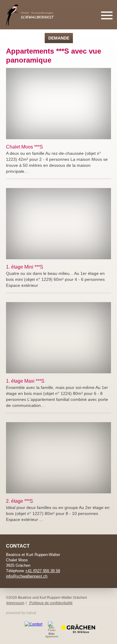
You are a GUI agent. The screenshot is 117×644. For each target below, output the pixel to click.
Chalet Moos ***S (24, 146)
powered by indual (21, 613)
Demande (58, 38)
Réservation (24, 38)
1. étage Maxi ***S (25, 381)
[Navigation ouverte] (106, 16)
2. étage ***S (19, 501)
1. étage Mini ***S (24, 266)
